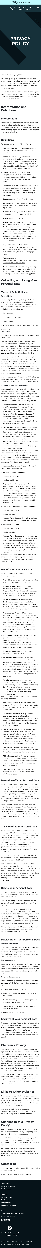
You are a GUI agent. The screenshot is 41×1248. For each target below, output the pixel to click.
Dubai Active (6, 1203)
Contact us (5, 1200)
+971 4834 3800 (9, 1216)
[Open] (38, 8)
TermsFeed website (17, 462)
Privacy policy (6, 1244)
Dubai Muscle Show (8, 1205)
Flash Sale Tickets (8, 1186)
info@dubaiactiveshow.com (20, 1174)
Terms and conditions (21, 1244)
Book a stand (6, 1189)
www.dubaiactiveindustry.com (14, 260)
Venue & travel (6, 1197)
